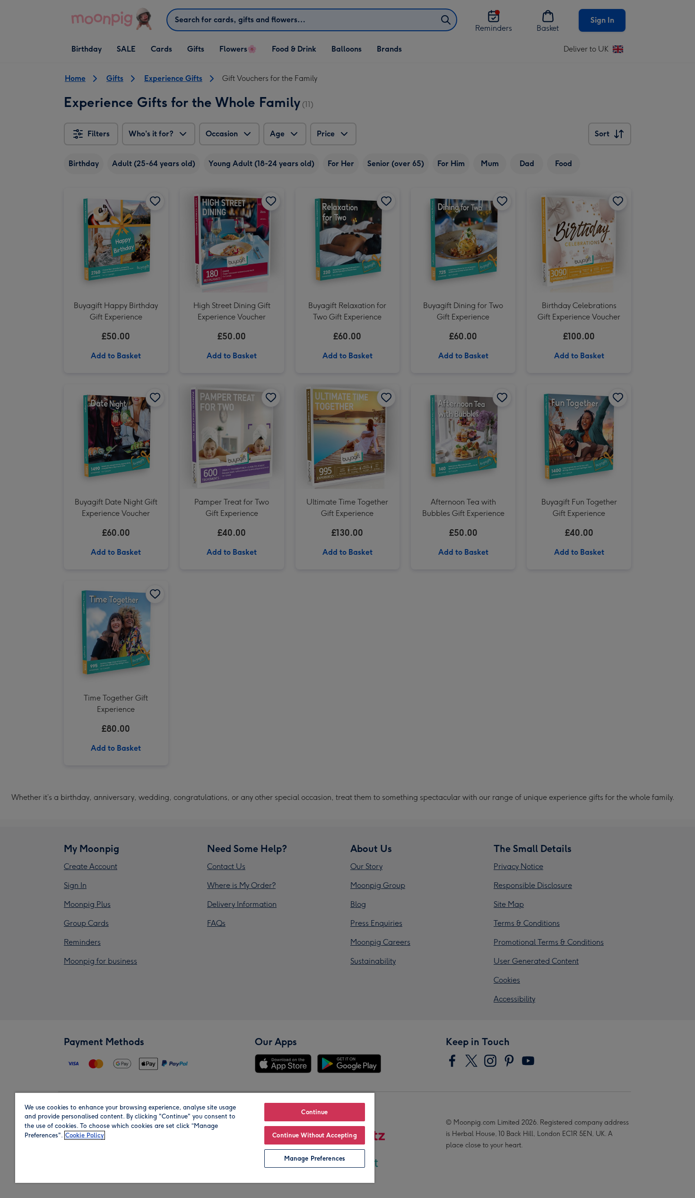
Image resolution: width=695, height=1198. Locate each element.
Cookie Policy (84, 1135)
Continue (314, 1112)
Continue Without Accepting (314, 1135)
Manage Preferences (314, 1158)
